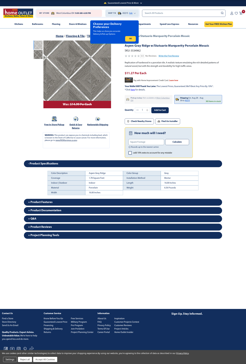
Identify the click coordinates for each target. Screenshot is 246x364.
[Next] (107, 74)
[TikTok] (31, 349)
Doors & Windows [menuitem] (78, 24)
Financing (48, 325)
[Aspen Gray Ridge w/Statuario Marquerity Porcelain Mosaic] (77, 74)
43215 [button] (187, 101)
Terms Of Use (104, 329)
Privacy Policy (104, 325)
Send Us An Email (10, 325)
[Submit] (222, 13)
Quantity (129, 110)
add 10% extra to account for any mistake (152, 153)
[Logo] (18, 13)
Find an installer (169, 121)
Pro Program (77, 325)
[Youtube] (12, 349)
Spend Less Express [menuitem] (169, 24)
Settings (10, 359)
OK (130, 39)
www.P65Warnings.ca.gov (66, 140)
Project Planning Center (82, 332)
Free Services (77, 319)
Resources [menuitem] (193, 24)
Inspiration (119, 319)
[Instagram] (18, 349)
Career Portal (104, 332)
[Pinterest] (25, 349)
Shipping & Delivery (53, 329)
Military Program (79, 322)
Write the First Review (169, 56)
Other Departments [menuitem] (141, 24)
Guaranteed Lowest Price (55, 322)
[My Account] (231, 13)
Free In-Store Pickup (54, 125)
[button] (123, 3)
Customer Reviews (123, 325)
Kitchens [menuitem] (19, 24)
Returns (47, 332)
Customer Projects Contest (126, 322)
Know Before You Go (53, 319)
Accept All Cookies (45, 359)
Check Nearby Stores (141, 121)
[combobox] (184, 13)
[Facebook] (6, 349)
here (133, 90)
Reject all (25, 359)
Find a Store (7, 319)
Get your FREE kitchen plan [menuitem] (218, 24)
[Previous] (47, 74)
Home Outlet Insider (123, 332)
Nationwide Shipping (97, 125)
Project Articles (121, 329)
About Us (102, 319)
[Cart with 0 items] (241, 13)
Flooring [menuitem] (56, 24)
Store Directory (9, 322)
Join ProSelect (77, 329)
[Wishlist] (236, 13)
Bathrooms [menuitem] (37, 24)
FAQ (100, 322)
